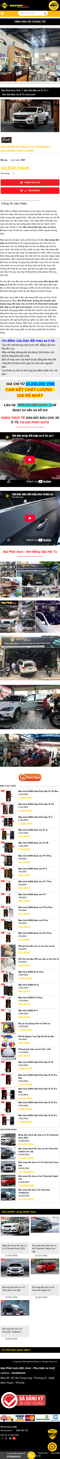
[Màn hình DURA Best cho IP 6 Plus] (8, 938)
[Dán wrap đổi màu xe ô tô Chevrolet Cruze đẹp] (8, 1167)
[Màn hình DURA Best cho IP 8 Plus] (8, 860)
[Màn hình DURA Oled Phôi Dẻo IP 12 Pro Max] (8, 1079)
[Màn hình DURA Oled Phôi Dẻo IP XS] (8, 808)
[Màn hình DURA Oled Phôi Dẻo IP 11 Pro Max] (8, 1093)
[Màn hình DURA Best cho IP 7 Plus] (8, 886)
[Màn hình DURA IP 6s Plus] (8, 976)
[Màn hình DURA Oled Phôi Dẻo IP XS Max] (8, 796)
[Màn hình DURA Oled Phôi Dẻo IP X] (8, 821)
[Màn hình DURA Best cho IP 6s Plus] (8, 912)
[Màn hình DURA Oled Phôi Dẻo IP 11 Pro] (8, 1120)
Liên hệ (37, 1456)
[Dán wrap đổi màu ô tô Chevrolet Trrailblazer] (8, 1194)
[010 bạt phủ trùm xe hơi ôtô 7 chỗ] (8, 1054)
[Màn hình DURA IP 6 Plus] (8, 1002)
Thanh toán (43, 1453)
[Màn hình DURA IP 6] (8, 1015)
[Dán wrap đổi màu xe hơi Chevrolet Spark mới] (8, 1180)
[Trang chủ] (17, 6)
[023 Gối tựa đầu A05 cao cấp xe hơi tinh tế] (8, 963)
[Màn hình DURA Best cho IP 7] (8, 899)
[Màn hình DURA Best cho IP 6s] (8, 925)
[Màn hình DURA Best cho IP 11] (8, 834)
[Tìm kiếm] (45, 13)
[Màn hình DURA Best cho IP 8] (8, 873)
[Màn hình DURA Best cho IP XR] (8, 847)
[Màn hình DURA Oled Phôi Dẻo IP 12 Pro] (8, 1107)
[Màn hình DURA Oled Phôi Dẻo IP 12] (8, 1067)
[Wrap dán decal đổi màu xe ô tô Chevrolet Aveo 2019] (8, 1139)
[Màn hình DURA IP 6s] (8, 989)
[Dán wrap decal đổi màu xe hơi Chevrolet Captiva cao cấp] (8, 1153)
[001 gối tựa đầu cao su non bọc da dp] (8, 950)
